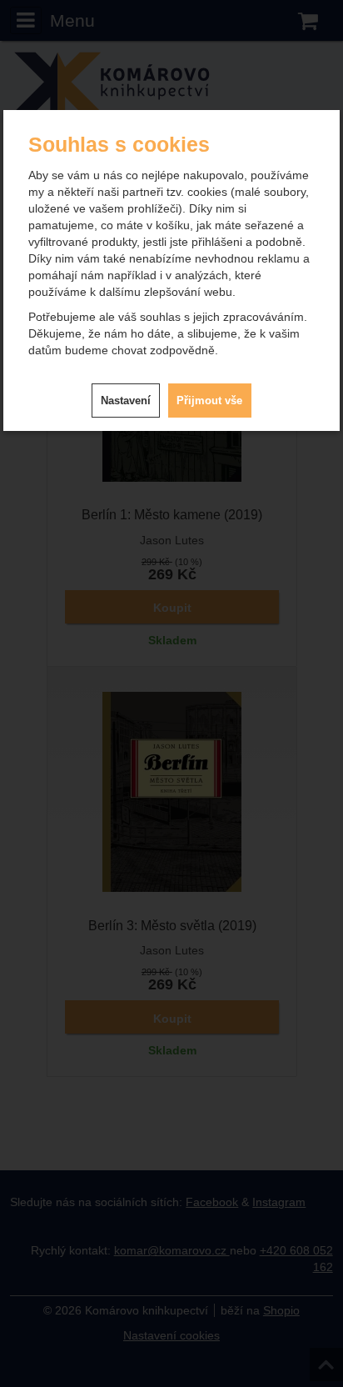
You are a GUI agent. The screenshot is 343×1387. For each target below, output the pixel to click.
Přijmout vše (209, 400)
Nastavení (126, 400)
